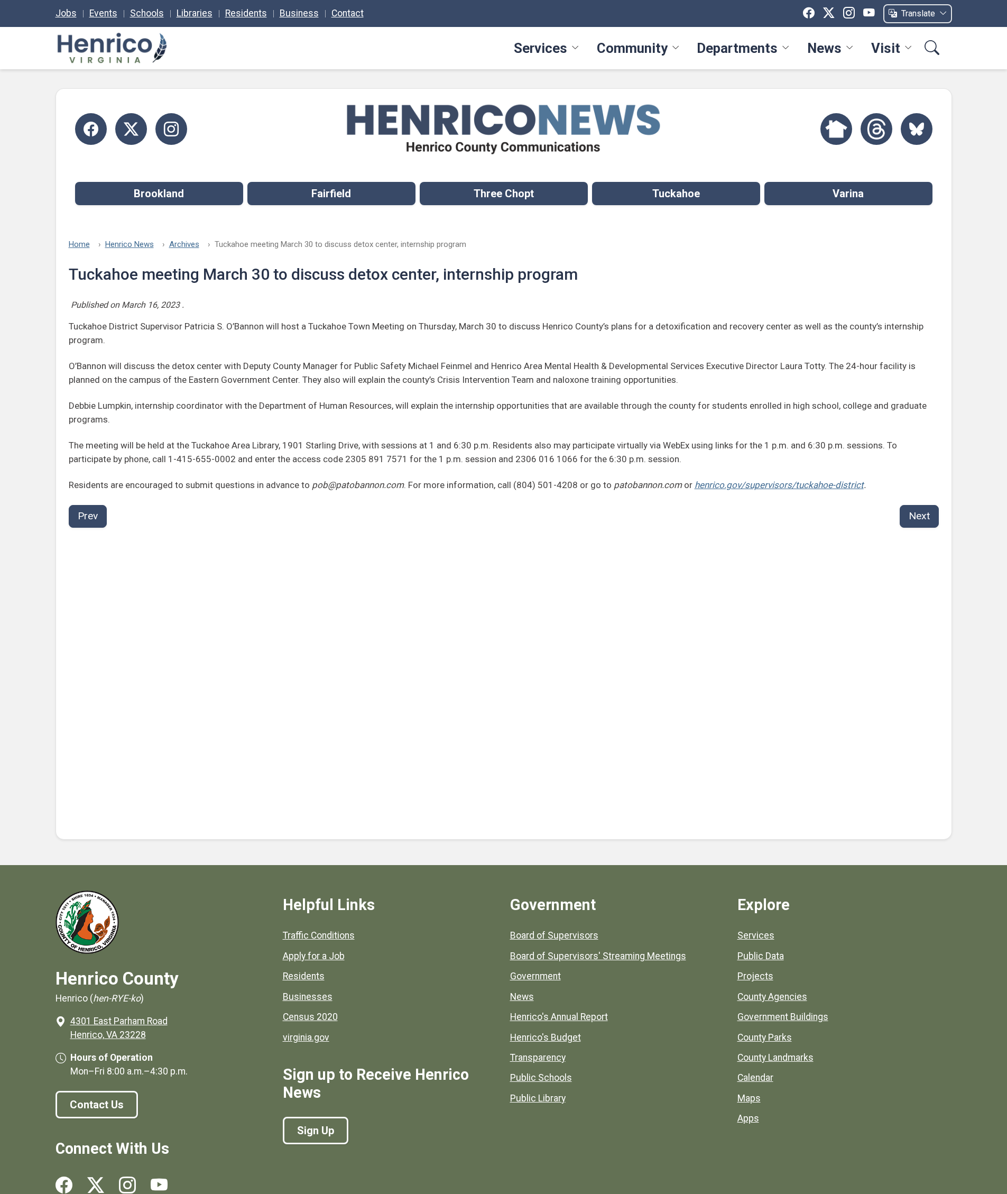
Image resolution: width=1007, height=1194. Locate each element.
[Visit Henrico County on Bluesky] (916, 129)
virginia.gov (306, 1037)
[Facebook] (809, 13)
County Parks (764, 1037)
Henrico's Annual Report (559, 1017)
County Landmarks (775, 1057)
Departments (737, 48)
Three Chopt (504, 193)
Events (103, 13)
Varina (848, 193)
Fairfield (331, 193)
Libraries (195, 13)
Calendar (755, 1077)
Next (919, 516)
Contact (347, 13)
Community (632, 48)
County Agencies (772, 996)
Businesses (307, 996)
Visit (885, 48)
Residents (246, 13)
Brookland (159, 193)
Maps (749, 1098)
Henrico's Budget (545, 1037)
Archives (184, 244)
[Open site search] (932, 48)
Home (79, 244)
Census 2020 (310, 1017)
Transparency (538, 1057)
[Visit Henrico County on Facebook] (91, 129)
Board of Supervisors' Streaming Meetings (598, 956)
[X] (829, 13)
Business (299, 13)
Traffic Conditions (319, 935)
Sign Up (315, 1130)
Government (535, 976)
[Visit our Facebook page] (64, 1185)
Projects (755, 976)
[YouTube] (869, 13)
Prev (88, 516)
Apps (748, 1118)
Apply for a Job (314, 956)
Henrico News (129, 244)
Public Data (760, 956)
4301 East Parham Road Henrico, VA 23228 (119, 1028)
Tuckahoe (676, 193)
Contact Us (97, 1104)
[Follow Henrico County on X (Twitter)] (131, 129)
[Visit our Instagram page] (127, 1185)
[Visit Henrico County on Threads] (876, 129)
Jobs (66, 13)
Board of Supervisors (554, 935)
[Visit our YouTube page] (159, 1185)
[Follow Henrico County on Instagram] (171, 129)
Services (540, 48)
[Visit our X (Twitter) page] (95, 1185)
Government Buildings (782, 1017)
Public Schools (541, 1077)
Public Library (538, 1098)
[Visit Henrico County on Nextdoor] (836, 129)
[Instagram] (849, 13)
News (824, 48)
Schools (147, 13)
